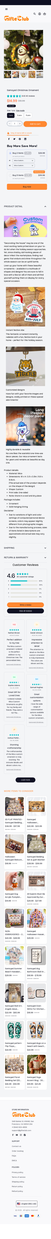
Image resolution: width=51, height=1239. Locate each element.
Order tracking (18, 1151)
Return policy (17, 1186)
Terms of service (18, 1177)
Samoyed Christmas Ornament (14, 665)
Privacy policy (17, 1172)
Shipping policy (18, 1182)
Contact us (16, 1146)
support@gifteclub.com (21, 1130)
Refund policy (17, 1191)
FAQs (14, 1156)
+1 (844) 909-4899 (19, 1127)
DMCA (14, 1161)
